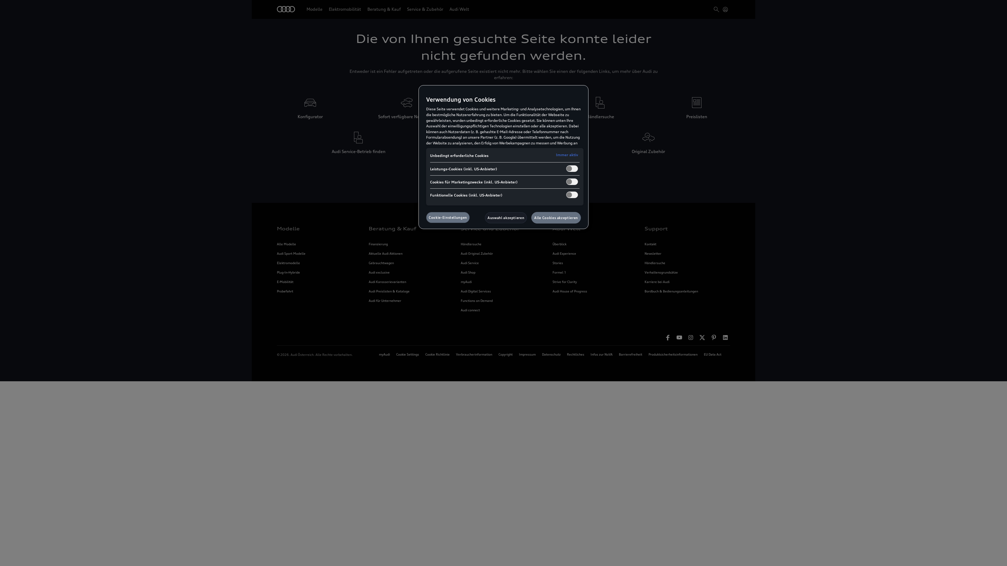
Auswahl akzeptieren (506, 218)
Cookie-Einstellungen (448, 217)
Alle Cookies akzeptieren (556, 218)
